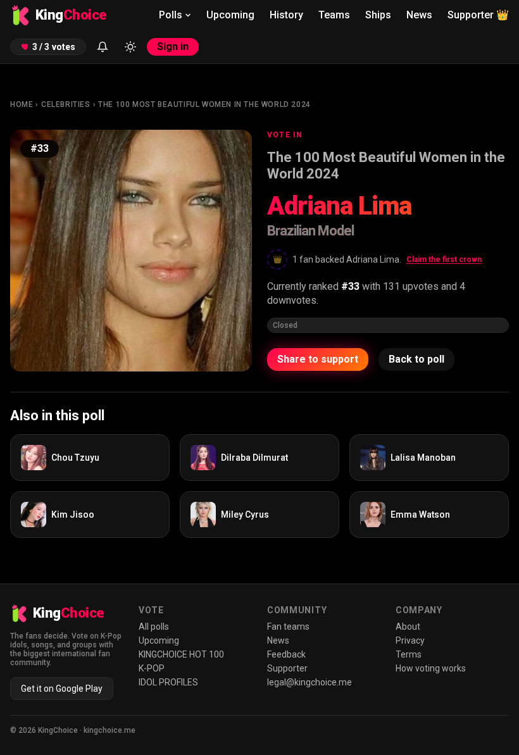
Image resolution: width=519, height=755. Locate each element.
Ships (378, 15)
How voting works (431, 668)
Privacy (410, 640)
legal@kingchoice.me (309, 682)
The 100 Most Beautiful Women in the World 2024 (204, 104)
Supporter (478, 15)
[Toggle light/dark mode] (130, 46)
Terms (409, 654)
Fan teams (288, 626)
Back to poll (416, 359)
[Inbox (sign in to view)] (102, 46)
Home (21, 104)
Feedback (286, 654)
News (419, 15)
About (408, 626)
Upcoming (230, 15)
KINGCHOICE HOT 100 (181, 654)
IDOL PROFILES (168, 682)
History (286, 15)
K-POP (152, 668)
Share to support (317, 359)
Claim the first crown (444, 259)
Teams (334, 15)
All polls (154, 626)
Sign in (173, 47)
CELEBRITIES (66, 104)
